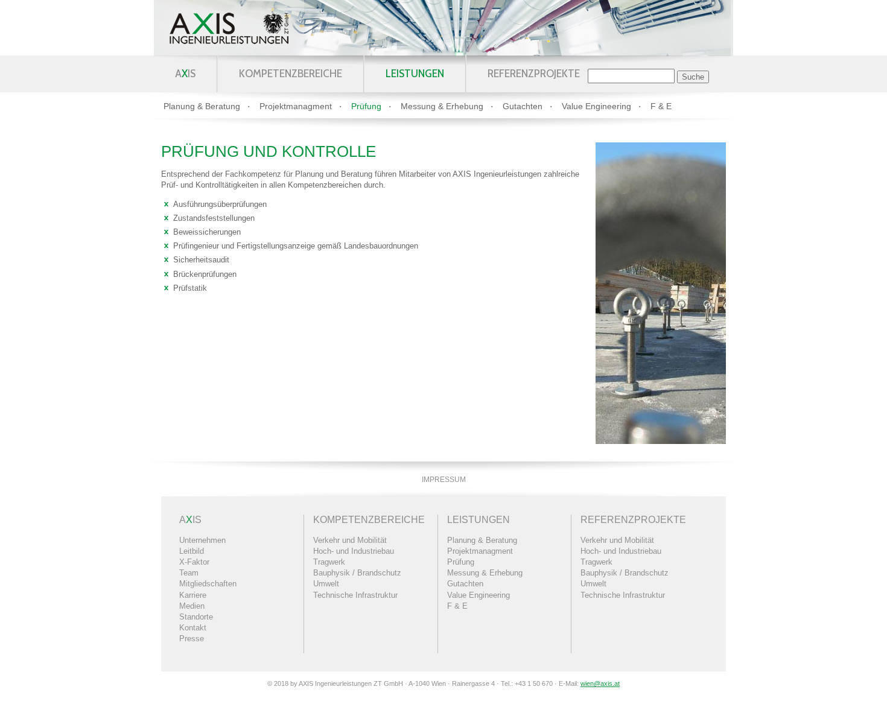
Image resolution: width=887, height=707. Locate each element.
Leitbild (191, 551)
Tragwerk (329, 561)
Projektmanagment (295, 106)
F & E (661, 106)
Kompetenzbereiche (290, 74)
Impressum (444, 479)
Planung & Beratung (202, 106)
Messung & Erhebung (442, 106)
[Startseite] (229, 27)
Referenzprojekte (534, 74)
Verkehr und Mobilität (350, 540)
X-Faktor (194, 561)
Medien (192, 605)
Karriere (192, 595)
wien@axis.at (600, 683)
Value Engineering (596, 106)
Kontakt (192, 627)
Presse (191, 638)
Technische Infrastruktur (355, 595)
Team (189, 572)
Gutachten (522, 106)
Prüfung (366, 106)
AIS (185, 74)
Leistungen (415, 74)
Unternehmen (202, 540)
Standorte (196, 616)
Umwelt (326, 583)
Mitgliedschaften (208, 583)
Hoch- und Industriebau (353, 551)
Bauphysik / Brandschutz (357, 572)
